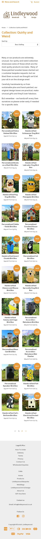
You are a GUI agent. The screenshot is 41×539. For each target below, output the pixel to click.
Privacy (20, 459)
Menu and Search (11, 2)
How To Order (20, 450)
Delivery (20, 453)
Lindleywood (27, 524)
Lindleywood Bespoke (20, 481)
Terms (20, 456)
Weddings (20, 485)
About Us (20, 491)
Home (4, 27)
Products (20, 478)
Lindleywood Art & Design (20, 488)
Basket (36, 2)
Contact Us (20, 462)
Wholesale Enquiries (20, 465)
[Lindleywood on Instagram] (23, 516)
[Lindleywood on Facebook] (18, 516)
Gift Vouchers (20, 494)
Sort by (4, 41)
